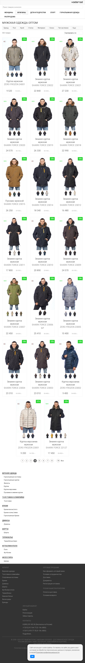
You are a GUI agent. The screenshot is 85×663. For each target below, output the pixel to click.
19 (58, 461)
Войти (25, 610)
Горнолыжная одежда (69, 12)
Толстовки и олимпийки (13, 497)
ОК (32, 656)
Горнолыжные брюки (11, 515)
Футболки (7, 552)
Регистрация (27, 613)
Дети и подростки (38, 12)
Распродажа (9, 17)
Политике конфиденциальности (47, 652)
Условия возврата (49, 595)
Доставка (46, 577)
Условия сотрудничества (52, 574)
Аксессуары (7, 557)
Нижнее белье (7, 596)
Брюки (5, 506)
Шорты (5, 529)
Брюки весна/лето (10, 509)
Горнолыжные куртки (11, 480)
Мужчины (21, 12)
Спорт (52, 12)
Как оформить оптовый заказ (54, 571)
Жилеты (7, 483)
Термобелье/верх (10, 541)
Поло (6, 549)
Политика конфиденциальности (26, 648)
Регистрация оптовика (51, 584)
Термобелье (7, 537)
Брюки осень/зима (11, 512)
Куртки (6, 486)
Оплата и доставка (50, 592)
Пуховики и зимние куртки (13, 492)
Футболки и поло (9, 546)
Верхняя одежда (9, 473)
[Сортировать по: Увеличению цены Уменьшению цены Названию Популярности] (73, 33)
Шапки (6, 561)
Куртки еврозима (10, 489)
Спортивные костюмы (10, 577)
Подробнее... (27, 634)
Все (62, 461)
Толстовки (8, 501)
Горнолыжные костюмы (12, 477)
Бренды (5, 602)
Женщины (8, 12)
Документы (47, 580)
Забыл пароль (28, 616)
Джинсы (6, 520)
